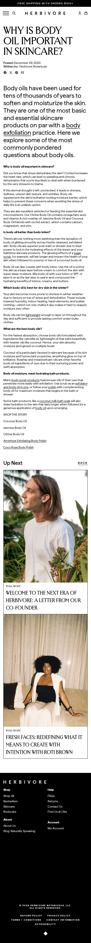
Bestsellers (10, 801)
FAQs (51, 796)
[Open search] (14, 13)
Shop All (8, 796)
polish (52, 387)
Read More (13, 586)
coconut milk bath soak (54, 401)
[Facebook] (48, 890)
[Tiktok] (37, 890)
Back (83, 463)
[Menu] (6, 13)
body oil (40, 408)
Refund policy (31, 915)
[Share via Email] (22, 72)
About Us (9, 825)
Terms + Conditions (26, 920)
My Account (56, 828)
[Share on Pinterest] (16, 72)
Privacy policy (58, 915)
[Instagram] (42, 890)
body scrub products (25, 380)
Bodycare (9, 811)
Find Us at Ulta (57, 811)
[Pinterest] (54, 890)
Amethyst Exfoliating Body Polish (24, 440)
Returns (53, 801)
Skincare (9, 806)
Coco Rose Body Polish (18, 447)
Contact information (63, 920)
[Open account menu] (79, 13)
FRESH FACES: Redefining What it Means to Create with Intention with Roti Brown (44, 745)
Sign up (78, 873)
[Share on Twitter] (10, 72)
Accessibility (45, 924)
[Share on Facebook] (5, 72)
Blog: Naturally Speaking (19, 831)
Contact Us (55, 806)
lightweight (33, 315)
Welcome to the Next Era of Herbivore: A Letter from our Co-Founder (43, 600)
